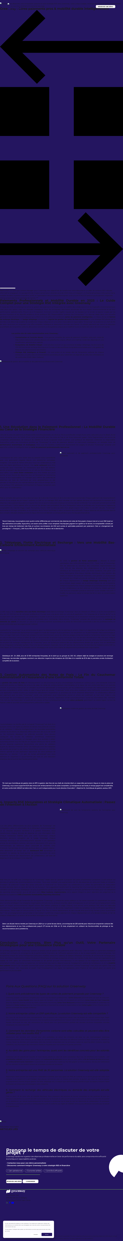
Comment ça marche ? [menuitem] (15, 1206)
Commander (30, 1181)
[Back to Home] (15, 5)
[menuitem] (109, 1)
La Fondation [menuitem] (34, 8)
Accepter (36, 1234)
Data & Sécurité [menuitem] (12, 1216)
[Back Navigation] (61, 208)
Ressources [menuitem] (65, 5)
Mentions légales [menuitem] (12, 1220)
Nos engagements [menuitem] (13, 1211)
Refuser (47, 1234)
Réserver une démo (105, 6)
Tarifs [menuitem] (53, 5)
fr (102, 1)
